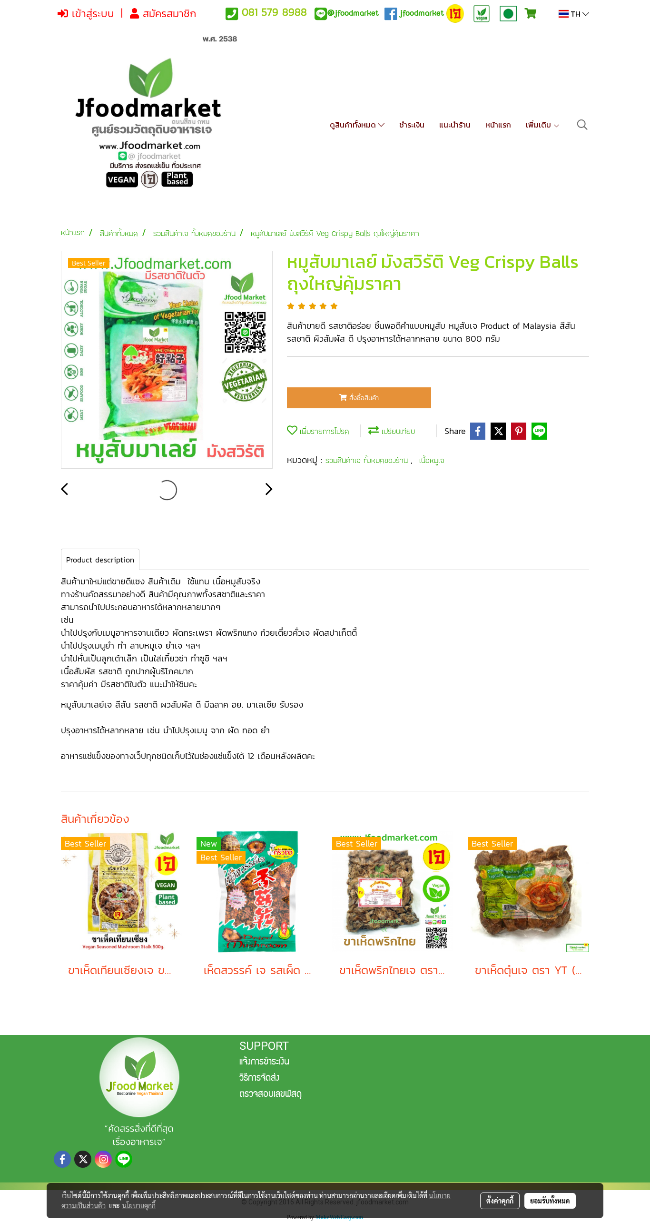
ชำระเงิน (411, 124)
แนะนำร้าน (455, 124)
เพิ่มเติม (539, 124)
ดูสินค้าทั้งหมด (354, 124)
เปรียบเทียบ (397, 431)
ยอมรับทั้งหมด (550, 1200)
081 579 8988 (274, 12)
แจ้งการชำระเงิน (264, 1062)
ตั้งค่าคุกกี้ (499, 1200)
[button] (582, 125)
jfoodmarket (353, 13)
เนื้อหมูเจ (431, 460)
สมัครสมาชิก (167, 13)
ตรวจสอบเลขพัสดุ (270, 1095)
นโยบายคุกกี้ (139, 1205)
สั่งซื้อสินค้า (363, 398)
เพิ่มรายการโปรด (323, 431)
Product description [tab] (100, 559)
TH (575, 14)
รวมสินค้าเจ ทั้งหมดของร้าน (368, 460)
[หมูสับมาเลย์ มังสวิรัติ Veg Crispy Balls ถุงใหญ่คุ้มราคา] (166, 360)
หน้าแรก (498, 124)
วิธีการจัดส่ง (259, 1079)
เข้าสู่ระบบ (91, 13)
